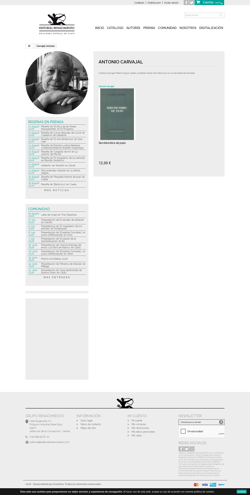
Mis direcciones (140, 428)
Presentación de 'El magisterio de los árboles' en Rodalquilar (61, 227)
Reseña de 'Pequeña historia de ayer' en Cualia (63, 178)
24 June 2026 (32, 265)
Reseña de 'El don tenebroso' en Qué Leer (61, 140)
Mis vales (137, 435)
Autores (133, 28)
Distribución (154, 2)
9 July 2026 (31, 227)
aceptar (242, 491)
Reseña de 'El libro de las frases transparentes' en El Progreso (58, 127)
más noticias (56, 190)
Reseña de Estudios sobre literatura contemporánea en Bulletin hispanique (62, 146)
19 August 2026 (33, 178)
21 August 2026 (33, 127)
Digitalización (211, 28)
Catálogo (115, 28)
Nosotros (187, 28)
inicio (99, 28)
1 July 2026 (31, 239)
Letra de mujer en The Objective (59, 214)
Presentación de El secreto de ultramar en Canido (62, 221)
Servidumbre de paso (112, 143)
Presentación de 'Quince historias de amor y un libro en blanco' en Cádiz (61, 246)
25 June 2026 (32, 258)
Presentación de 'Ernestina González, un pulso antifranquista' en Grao (63, 233)
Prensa (149, 28)
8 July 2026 (31, 233)
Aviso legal (87, 420)
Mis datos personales (143, 431)
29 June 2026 (32, 246)
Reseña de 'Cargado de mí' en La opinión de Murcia (59, 152)
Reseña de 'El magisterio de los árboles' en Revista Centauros (63, 159)
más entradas (57, 277)
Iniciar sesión (171, 2)
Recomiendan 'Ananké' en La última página (60, 171)
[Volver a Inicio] (29, 46)
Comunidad (167, 28)
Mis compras (139, 424)
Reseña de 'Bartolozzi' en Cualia (58, 184)
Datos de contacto (91, 424)
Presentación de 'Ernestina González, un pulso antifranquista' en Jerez (63, 252)
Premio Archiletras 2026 (54, 258)
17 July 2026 (32, 221)
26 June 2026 (32, 252)
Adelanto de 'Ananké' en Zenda (58, 165)
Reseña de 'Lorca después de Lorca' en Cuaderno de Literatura (63, 134)
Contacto (139, 2)
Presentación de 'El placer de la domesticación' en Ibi (58, 239)
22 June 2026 (32, 271)
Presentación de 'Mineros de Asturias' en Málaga (63, 265)
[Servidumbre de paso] (117, 114)
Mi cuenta (137, 420)
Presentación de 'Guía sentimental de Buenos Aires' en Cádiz (61, 271)
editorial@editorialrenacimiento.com (49, 442)
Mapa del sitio (88, 428)
